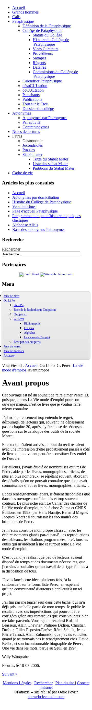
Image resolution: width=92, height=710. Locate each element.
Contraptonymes (35, 127)
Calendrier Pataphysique (42, 81)
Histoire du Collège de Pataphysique (41, 202)
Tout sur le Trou (35, 104)
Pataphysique (23, 21)
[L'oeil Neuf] (29, 274)
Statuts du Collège (47, 35)
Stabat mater (32, 154)
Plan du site (65, 683)
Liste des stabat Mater (50, 163)
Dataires (39, 67)
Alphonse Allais (25, 225)
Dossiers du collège (38, 108)
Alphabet (29, 332)
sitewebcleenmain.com (46, 696)
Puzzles (28, 150)
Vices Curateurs (45, 49)
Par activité (31, 122)
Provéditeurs (43, 53)
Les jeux (29, 328)
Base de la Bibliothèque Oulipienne (35, 310)
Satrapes (39, 58)
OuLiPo (19, 305)
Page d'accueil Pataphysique (35, 211)
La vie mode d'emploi (37, 337)
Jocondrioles (32, 145)
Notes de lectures (26, 131)
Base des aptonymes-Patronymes (38, 229)
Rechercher (11, 249)
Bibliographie (32, 323)
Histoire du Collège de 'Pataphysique (51, 42)
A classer (9, 355)
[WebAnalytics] (12, 705)
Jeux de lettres (12, 346)
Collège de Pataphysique (42, 30)
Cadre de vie (22, 173)
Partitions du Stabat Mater (53, 168)
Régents (39, 62)
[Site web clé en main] (56, 274)
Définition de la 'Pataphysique (46, 26)
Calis (16, 17)
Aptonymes (21, 113)
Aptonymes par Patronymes (44, 118)
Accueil (18, 7)
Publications (32, 99)
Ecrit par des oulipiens (27, 342)
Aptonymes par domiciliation (35, 197)
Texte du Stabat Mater (50, 159)
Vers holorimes (24, 206)
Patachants (31, 95)
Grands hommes (25, 12)
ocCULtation (33, 90)
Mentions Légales (17, 683)
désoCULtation (34, 85)
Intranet (46, 687)
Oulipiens (20, 314)
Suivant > (10, 674)
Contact (83, 683)
